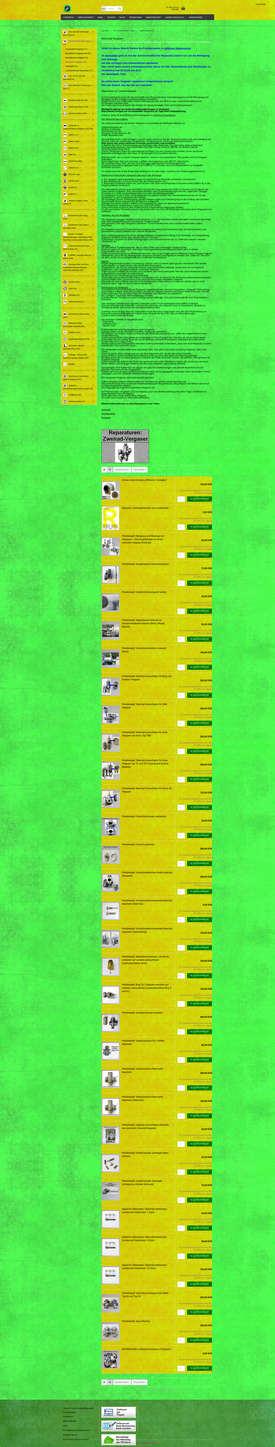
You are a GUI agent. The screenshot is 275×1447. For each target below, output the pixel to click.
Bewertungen (195, 17)
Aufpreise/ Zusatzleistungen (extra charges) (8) (78, 387)
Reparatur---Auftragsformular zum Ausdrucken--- (146, 508)
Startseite (68, 17)
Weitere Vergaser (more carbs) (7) (75, 202)
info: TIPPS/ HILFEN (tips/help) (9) (74, 77)
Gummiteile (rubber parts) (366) (76, 315)
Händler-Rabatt (85, 17)
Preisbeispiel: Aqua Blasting (136, 1321)
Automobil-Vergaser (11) (76, 49)
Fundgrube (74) (74, 395)
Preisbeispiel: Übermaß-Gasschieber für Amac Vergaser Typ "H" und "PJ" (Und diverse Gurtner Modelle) (145, 763)
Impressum (68, 1416)
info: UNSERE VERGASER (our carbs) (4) (76, 33)
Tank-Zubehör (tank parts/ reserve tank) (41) (76, 247)
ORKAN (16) (73, 168)
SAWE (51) (72, 187)
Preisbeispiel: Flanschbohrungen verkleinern (144, 816)
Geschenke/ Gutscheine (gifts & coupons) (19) (75, 377)
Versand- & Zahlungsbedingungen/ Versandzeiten (78, 1410)
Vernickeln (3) (71, 66)
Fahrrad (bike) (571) (76, 302)
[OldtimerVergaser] (80, 8)
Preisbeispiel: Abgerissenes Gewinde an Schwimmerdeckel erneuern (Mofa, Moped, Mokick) (143, 623)
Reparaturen (135, 17)
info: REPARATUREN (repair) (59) (77, 42)
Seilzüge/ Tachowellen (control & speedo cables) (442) (76, 356)
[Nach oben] (267, 1442)
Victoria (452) (73, 282)
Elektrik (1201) (74, 332)
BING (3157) (73, 148)
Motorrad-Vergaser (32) (76, 62)
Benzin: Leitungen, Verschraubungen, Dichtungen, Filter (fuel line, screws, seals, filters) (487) (78, 237)
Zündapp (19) (73, 295)
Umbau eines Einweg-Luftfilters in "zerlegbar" (144, 480)
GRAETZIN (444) (75, 161)
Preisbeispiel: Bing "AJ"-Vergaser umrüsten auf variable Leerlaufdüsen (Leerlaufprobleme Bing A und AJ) (146, 988)
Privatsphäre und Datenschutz (76, 1430)
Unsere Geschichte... (175, 17)
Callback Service (70, 1435)
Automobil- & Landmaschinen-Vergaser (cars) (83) (78, 127)
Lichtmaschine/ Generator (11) (79, 70)
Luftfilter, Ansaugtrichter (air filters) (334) (77, 256)
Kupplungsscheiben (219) (78, 339)
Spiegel (71, 364)
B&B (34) (72, 155)
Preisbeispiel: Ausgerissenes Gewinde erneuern (145, 564)
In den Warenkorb (199, 499)
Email (100, 17)
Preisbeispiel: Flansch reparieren (138, 844)
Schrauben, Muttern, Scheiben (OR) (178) (74, 347)
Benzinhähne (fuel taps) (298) (75, 217)
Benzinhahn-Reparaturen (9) (78, 53)
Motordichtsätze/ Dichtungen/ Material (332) (74, 324)
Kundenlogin (261, 4)
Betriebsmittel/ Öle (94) (78, 100)
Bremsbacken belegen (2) (76, 58)
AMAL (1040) (73, 141)
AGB (65, 1426)
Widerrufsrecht (69, 1421)
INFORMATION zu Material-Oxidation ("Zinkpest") (146, 1349)
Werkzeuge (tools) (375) (78, 107)
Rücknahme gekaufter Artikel (76, 1439)
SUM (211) (72, 194)
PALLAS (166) (74, 174)
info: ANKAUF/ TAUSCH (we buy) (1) (77, 87)
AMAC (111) (73, 135)
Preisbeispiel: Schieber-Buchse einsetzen (142, 1012)
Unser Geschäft (153, 17)
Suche (122, 17)
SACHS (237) (73, 181)
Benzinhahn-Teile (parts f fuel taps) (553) (76, 226)
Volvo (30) (72, 288)
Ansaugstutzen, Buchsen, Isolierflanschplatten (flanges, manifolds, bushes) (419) (76, 267)
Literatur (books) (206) (77, 113)
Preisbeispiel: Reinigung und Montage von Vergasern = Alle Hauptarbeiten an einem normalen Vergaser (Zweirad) (143, 539)
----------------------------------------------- (76, 94)
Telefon (111, 17)
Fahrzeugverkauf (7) (76, 401)
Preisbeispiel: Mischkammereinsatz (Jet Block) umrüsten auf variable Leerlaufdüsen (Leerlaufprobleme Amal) (145, 960)
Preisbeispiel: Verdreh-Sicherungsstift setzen (144, 592)
